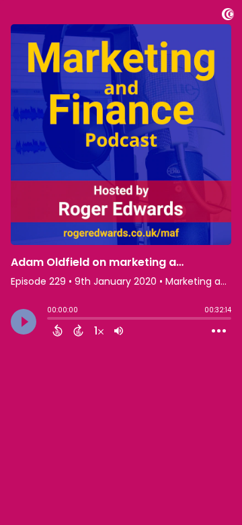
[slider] (50, 319)
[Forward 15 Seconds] (78, 330)
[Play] (23, 322)
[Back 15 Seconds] (57, 330)
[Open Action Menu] (218, 331)
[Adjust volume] (118, 330)
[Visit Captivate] (228, 16)
